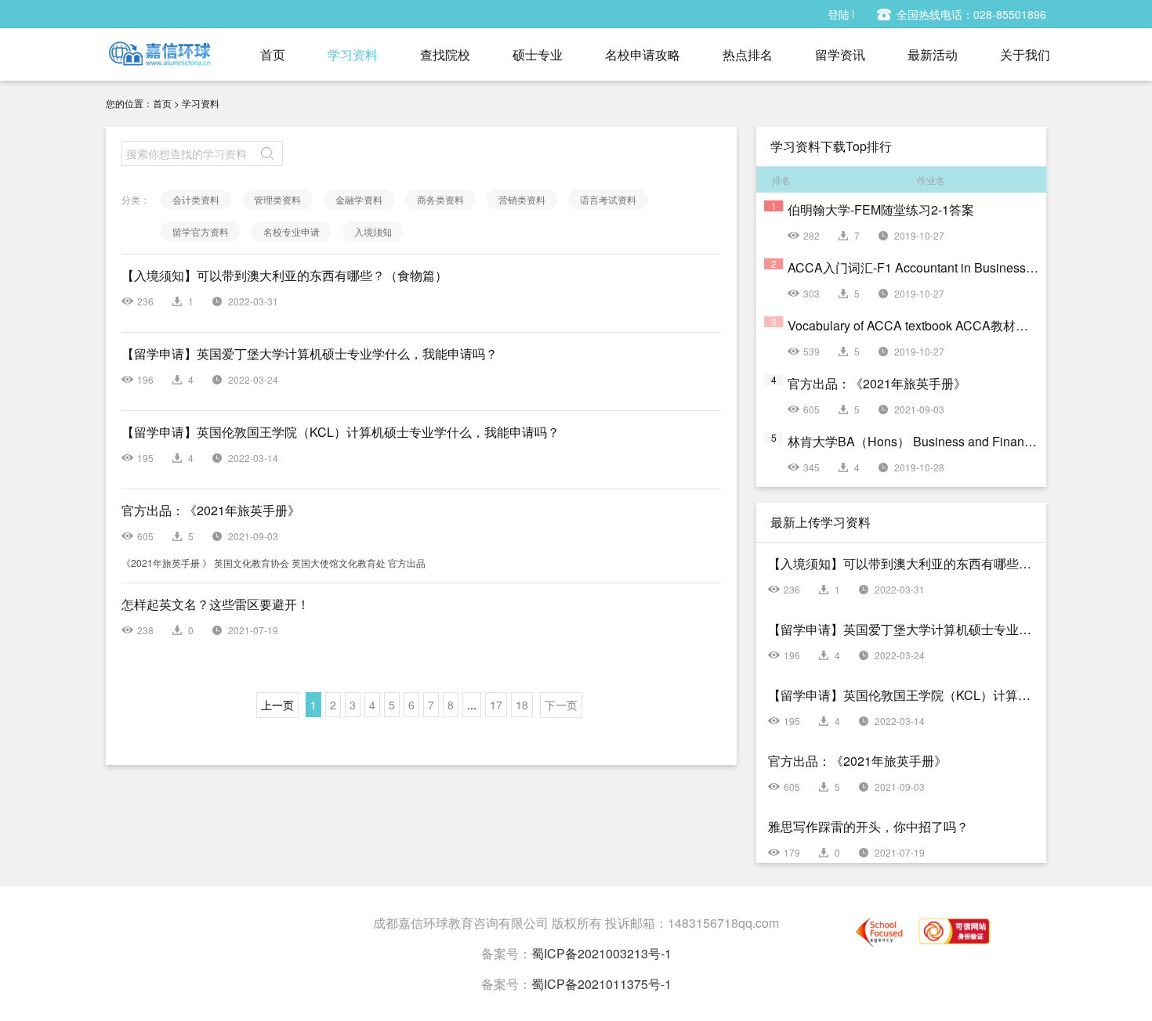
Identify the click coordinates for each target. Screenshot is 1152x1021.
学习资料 (353, 54)
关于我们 (1025, 54)
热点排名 (748, 54)
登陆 (839, 14)
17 (496, 705)
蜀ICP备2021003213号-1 (601, 953)
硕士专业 (538, 54)
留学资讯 (840, 54)
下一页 (561, 705)
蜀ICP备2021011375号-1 (601, 984)
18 (522, 705)
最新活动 (932, 54)
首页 (272, 54)
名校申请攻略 (642, 54)
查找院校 (445, 54)
